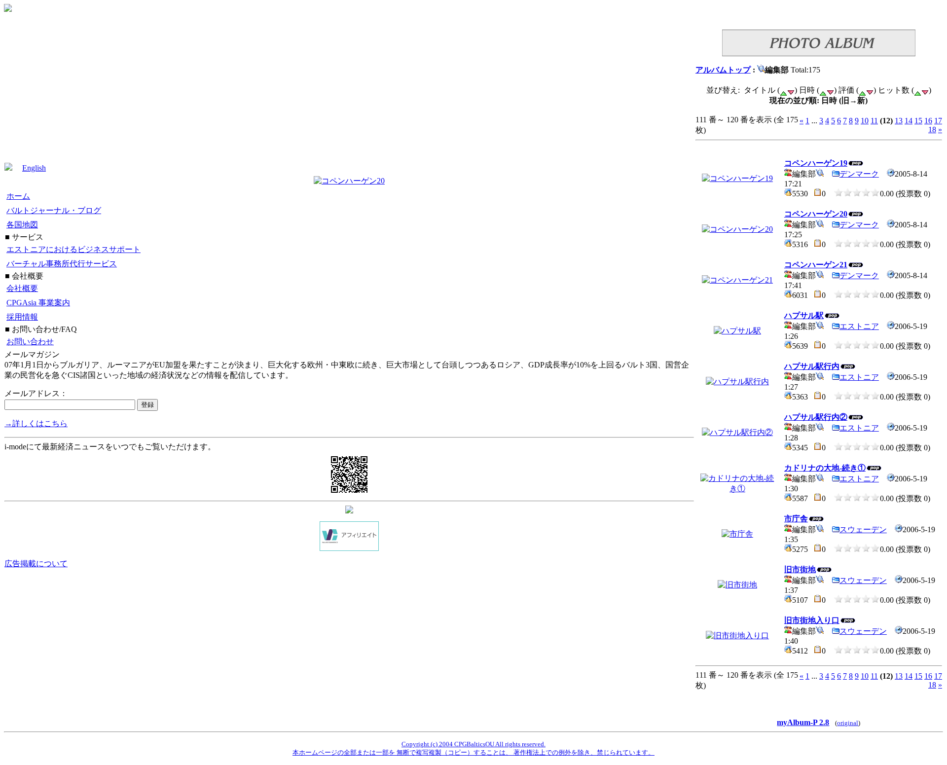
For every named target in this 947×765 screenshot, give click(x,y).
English (34, 168)
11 (874, 120)
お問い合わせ (30, 341)
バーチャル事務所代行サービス (61, 263)
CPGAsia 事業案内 (38, 302)
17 (938, 120)
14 (908, 120)
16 (928, 120)
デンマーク (859, 174)
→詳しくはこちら (36, 423)
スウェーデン (863, 529)
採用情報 (22, 317)
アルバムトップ (723, 70)
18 (932, 129)
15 (918, 120)
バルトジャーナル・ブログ (53, 210)
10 (865, 120)
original (847, 723)
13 (899, 120)
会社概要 (22, 288)
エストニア (859, 326)
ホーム (18, 196)
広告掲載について (36, 563)
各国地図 (22, 224)
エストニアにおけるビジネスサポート (73, 249)
